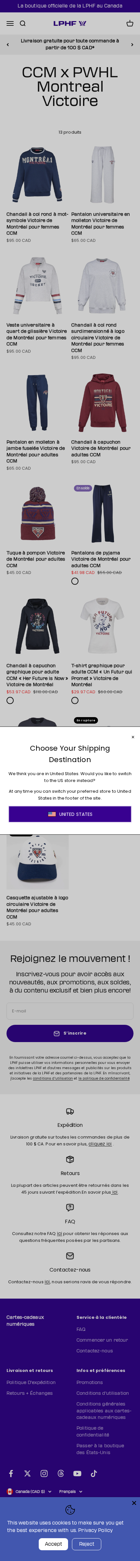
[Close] (134, 1503)
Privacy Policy (95, 1530)
